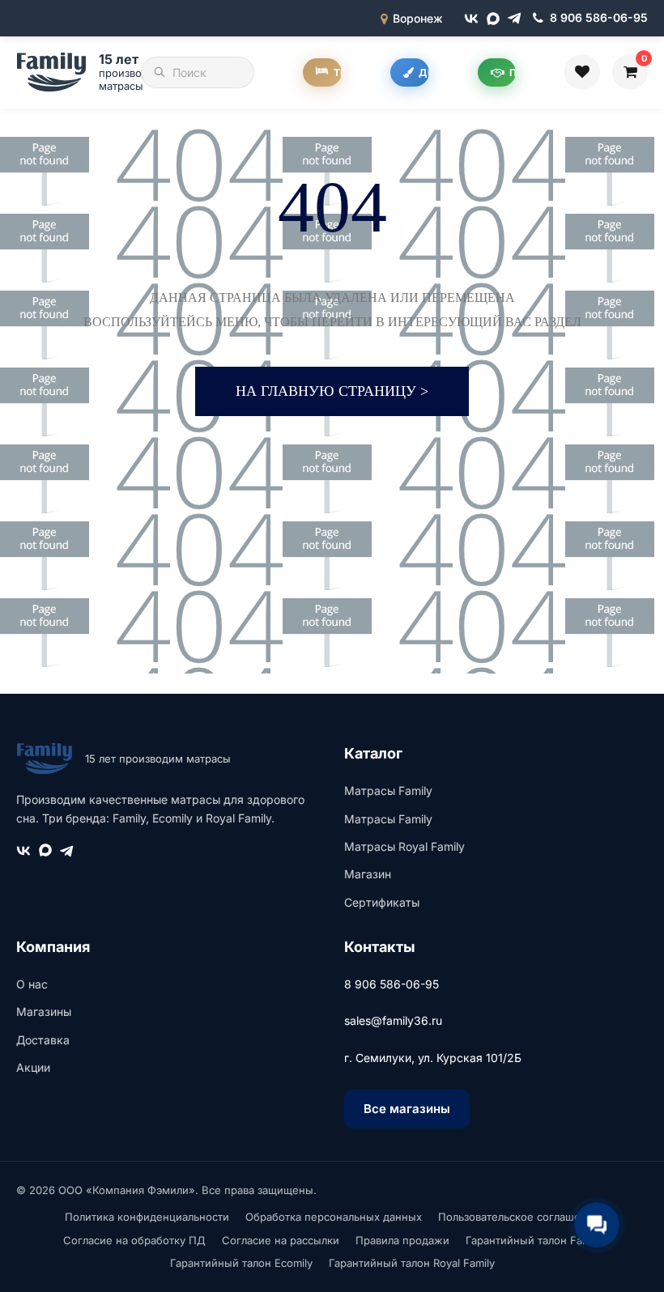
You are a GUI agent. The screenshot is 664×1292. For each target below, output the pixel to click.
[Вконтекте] (471, 18)
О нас (32, 984)
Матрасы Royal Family (404, 846)
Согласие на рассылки (280, 1240)
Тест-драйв (338, 72)
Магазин (367, 874)
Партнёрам (512, 72)
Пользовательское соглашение (519, 1216)
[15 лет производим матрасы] (54, 72)
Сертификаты (381, 902)
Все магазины (407, 1108)
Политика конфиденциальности (147, 1216)
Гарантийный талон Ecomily (241, 1262)
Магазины (43, 1011)
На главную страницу (332, 391)
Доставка (43, 1040)
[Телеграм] (514, 18)
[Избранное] (582, 72)
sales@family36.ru (393, 1020)
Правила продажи (402, 1240)
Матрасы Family (388, 790)
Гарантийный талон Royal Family (412, 1262)
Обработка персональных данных (333, 1216)
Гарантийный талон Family (534, 1240)
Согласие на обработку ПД (134, 1240)
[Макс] (493, 18)
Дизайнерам (424, 72)
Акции (33, 1067)
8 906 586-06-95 (391, 984)
